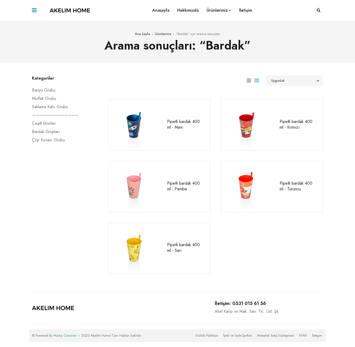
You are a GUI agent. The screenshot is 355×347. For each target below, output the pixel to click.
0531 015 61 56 (249, 303)
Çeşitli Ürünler (44, 123)
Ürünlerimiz (163, 33)
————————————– (55, 115)
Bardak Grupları (46, 132)
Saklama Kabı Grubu (50, 107)
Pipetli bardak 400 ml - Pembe (183, 186)
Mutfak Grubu (44, 98)
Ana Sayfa (142, 33)
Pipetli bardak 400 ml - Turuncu (296, 186)
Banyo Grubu (43, 90)
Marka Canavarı (65, 335)
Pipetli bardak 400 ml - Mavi (183, 124)
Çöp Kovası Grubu (48, 140)
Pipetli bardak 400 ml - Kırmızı (296, 124)
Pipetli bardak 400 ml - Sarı (183, 247)
